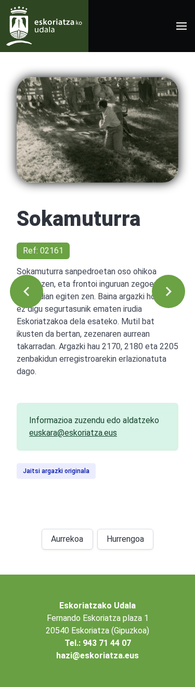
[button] (181, 26)
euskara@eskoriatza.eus (73, 433)
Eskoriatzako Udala (97, 605)
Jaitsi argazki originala (56, 471)
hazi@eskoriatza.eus (97, 655)
